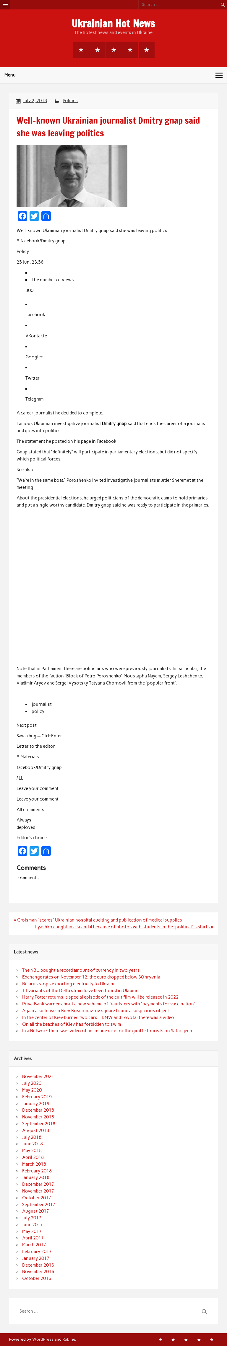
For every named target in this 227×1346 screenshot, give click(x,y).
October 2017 (36, 1197)
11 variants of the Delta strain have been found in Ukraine (80, 990)
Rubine (68, 1339)
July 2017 (31, 1218)
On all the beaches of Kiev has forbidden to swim (71, 1024)
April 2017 (33, 1238)
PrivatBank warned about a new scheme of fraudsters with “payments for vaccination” (108, 1004)
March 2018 (34, 1164)
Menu (10, 75)
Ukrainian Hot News (113, 23)
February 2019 (37, 1097)
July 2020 (31, 1083)
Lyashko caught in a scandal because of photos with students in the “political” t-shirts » (124, 927)
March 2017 (34, 1244)
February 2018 (37, 1171)
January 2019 (35, 1103)
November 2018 (38, 1117)
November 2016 (38, 1271)
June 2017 (32, 1224)
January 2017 (35, 1258)
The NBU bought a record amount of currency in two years (81, 970)
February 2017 (37, 1251)
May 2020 (32, 1090)
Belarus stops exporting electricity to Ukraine (69, 983)
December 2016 (38, 1265)
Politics (70, 100)
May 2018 (32, 1150)
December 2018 (38, 1110)
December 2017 (38, 1184)
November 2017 (38, 1191)
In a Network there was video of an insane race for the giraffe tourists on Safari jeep (107, 1030)
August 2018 (35, 1130)
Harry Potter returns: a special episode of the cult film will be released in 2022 (100, 997)
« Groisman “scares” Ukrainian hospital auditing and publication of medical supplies (98, 920)
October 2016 (36, 1278)
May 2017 (32, 1231)
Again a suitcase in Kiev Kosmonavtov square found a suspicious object (95, 1010)
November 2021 (38, 1076)
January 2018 (35, 1177)
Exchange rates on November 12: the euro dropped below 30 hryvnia (91, 977)
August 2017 (35, 1211)
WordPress (42, 1339)
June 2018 (32, 1143)
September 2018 (38, 1123)
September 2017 (38, 1204)
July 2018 (31, 1137)
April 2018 (33, 1157)
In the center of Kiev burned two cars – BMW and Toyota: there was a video (98, 1017)
